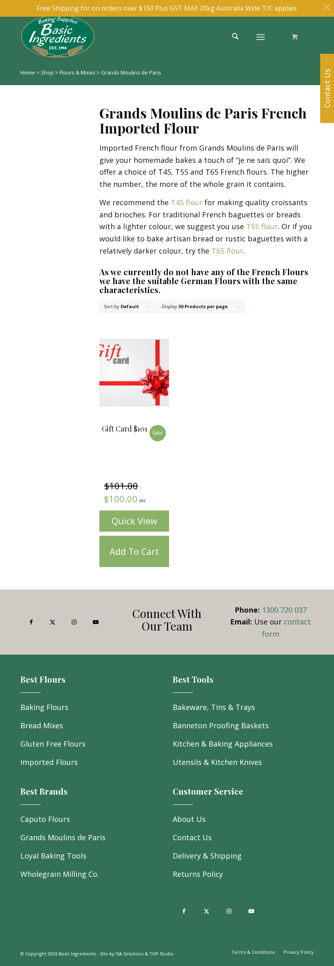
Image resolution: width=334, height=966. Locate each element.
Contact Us (192, 837)
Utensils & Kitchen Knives (217, 762)
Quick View (134, 521)
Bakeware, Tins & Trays (214, 707)
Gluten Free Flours (53, 744)
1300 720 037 (284, 610)
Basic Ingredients (77, 954)
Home (27, 72)
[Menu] (261, 36)
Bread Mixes (41, 725)
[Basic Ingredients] (86, 36)
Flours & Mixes (77, 72)
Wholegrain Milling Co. (59, 874)
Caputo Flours (45, 819)
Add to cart (134, 551)
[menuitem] (238, 36)
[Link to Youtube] (95, 622)
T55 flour (262, 226)
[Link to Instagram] (74, 622)
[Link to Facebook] (31, 622)
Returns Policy (198, 874)
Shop (47, 72)
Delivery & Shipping (207, 856)
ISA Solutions (129, 954)
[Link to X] (53, 622)
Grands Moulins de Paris (62, 837)
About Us (189, 819)
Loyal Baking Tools (53, 856)
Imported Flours (49, 762)
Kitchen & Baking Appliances (223, 744)
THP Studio (161, 954)
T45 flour (186, 202)
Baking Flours (44, 707)
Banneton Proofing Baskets (221, 725)
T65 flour (227, 251)
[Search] (235, 36)
